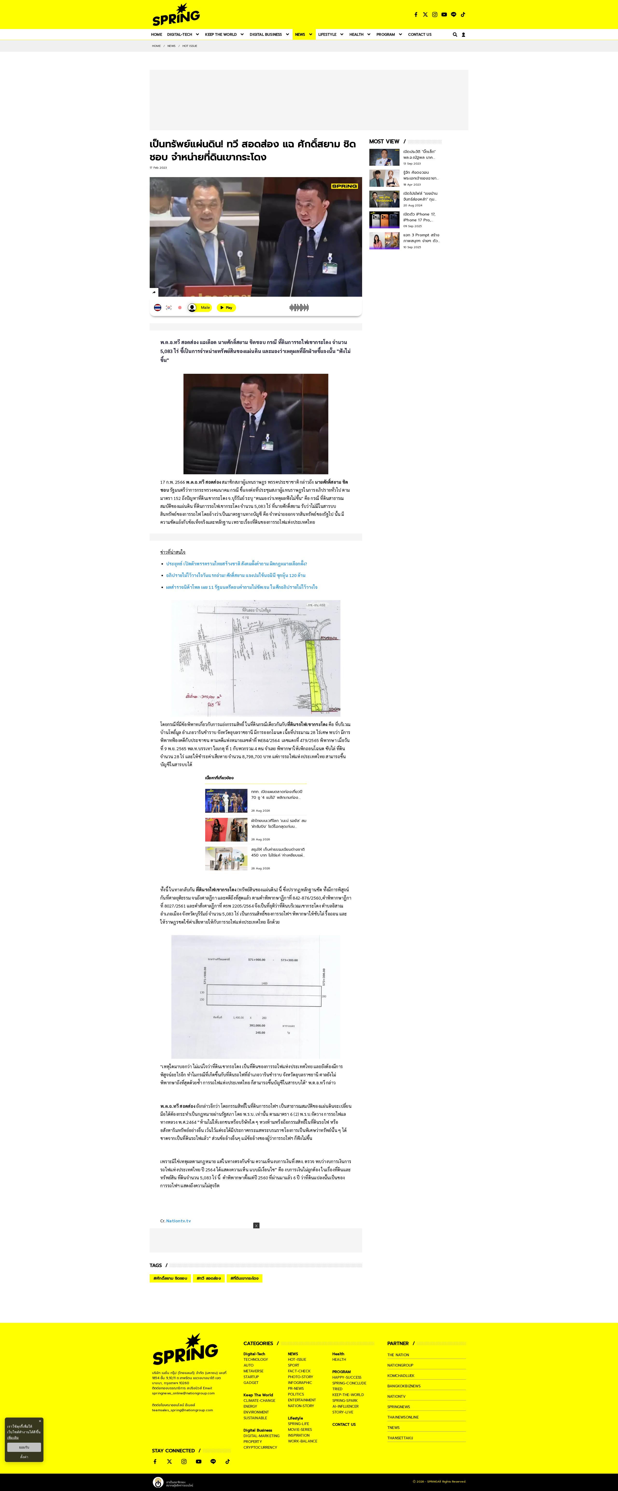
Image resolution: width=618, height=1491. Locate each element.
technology (256, 1359)
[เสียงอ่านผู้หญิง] (200, 307)
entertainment (302, 1400)
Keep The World (258, 1395)
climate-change (259, 1400)
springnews (398, 1407)
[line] (180, 293)
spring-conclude (349, 1383)
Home (156, 46)
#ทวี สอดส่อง (209, 1278)
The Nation (398, 1355)
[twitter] (171, 292)
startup (251, 1377)
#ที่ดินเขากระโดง (245, 1278)
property (253, 1441)
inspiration (298, 1435)
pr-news (296, 1388)
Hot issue (190, 46)
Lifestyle (295, 1418)
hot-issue (297, 1359)
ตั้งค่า (24, 1457)
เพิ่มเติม (13, 1437)
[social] (416, 14)
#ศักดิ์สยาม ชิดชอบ (170, 1278)
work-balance (302, 1441)
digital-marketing (262, 1436)
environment (256, 1412)
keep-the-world (348, 1394)
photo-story (300, 1377)
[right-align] (454, 34)
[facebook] (163, 293)
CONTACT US (344, 1424)
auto (248, 1365)
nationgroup (400, 1365)
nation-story (301, 1406)
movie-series (300, 1429)
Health (338, 1354)
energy (250, 1406)
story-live (342, 1412)
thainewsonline (403, 1417)
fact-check (299, 1371)
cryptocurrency (260, 1447)
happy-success (347, 1377)
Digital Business (258, 1430)
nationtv (396, 1396)
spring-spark (345, 1400)
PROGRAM (341, 1372)
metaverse (253, 1371)
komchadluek (400, 1375)
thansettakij (400, 1438)
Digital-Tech (254, 1354)
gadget (251, 1382)
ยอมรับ (24, 1447)
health (339, 1359)
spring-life (298, 1423)
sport (293, 1365)
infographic (300, 1382)
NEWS (172, 46)
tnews (393, 1427)
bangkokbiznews (404, 1386)
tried (337, 1389)
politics (296, 1394)
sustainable (255, 1418)
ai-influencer (345, 1406)
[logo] (176, 14)
